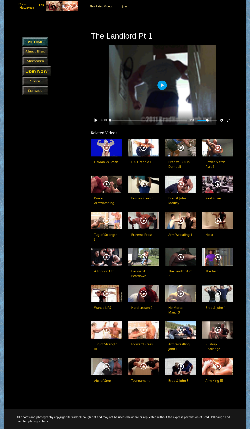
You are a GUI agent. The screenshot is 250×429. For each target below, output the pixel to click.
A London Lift (104, 271)
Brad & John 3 (178, 380)
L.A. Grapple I (141, 162)
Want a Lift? (102, 308)
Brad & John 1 (215, 308)
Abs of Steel (103, 380)
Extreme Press (142, 235)
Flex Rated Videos (101, 6)
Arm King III (214, 380)
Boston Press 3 (142, 198)
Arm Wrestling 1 (180, 235)
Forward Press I (142, 344)
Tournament (140, 380)
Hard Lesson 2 (141, 308)
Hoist (209, 235)
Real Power (213, 198)
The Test (211, 271)
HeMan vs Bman (106, 162)
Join (124, 6)
